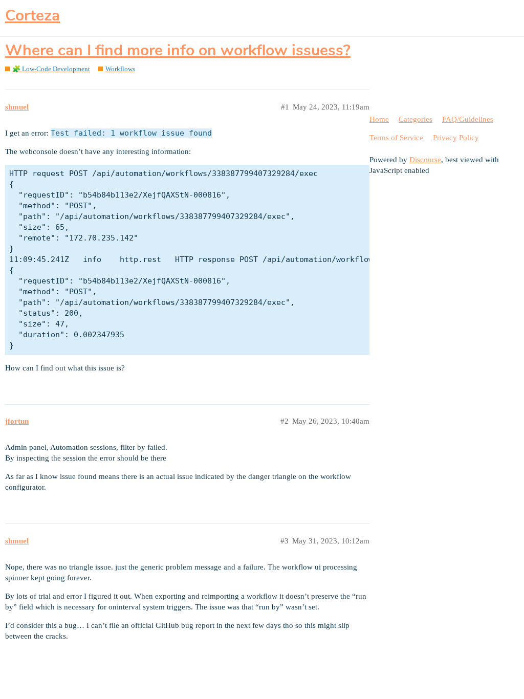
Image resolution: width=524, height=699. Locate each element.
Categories (415, 119)
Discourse (425, 160)
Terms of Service (396, 138)
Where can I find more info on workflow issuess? (178, 50)
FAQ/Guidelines (467, 119)
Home (379, 119)
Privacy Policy (456, 138)
